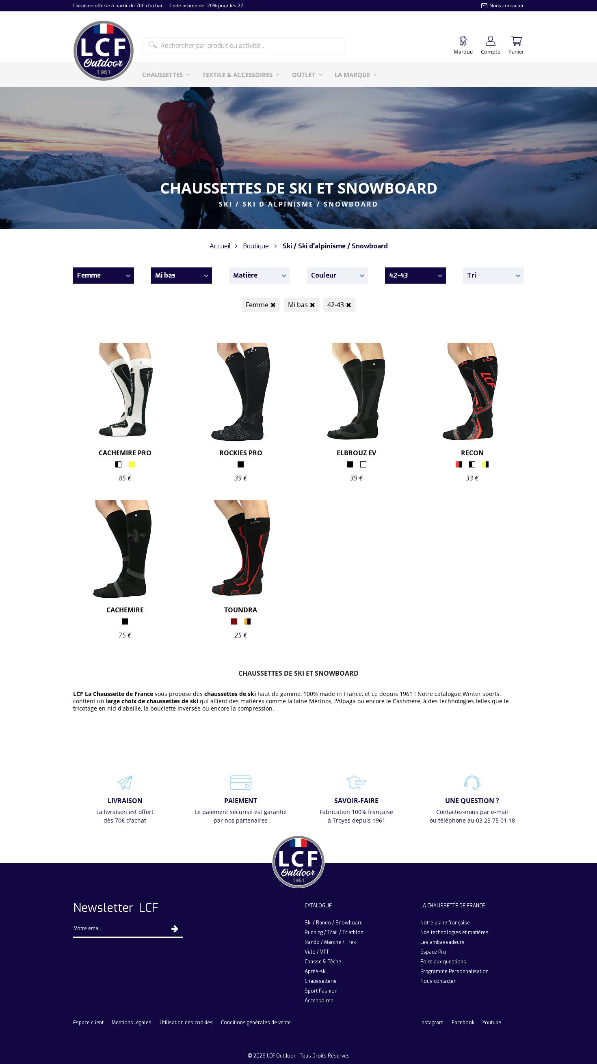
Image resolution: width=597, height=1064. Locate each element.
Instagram (431, 1022)
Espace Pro (433, 952)
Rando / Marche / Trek (330, 942)
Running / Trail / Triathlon (334, 932)
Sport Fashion (321, 991)
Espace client (88, 1022)
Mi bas (298, 304)
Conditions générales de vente (256, 1022)
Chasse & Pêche (323, 961)
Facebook (463, 1022)
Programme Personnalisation (454, 971)
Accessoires (319, 1000)
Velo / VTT (317, 952)
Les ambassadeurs (442, 942)
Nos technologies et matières (454, 932)
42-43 (335, 304)
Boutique (256, 246)
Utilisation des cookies (186, 1022)
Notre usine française (445, 923)
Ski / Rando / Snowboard (334, 923)
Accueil (220, 246)
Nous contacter (438, 981)
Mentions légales (131, 1022)
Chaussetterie (321, 981)
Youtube (491, 1022)
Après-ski (316, 971)
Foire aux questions (443, 961)
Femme (257, 304)
